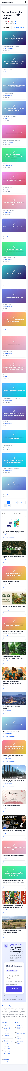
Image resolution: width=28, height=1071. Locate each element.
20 (9, 505)
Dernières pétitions (18, 27)
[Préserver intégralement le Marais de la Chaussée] (14, 603)
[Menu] (25, 2)
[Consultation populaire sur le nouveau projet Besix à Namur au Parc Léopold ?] (14, 653)
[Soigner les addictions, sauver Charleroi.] (14, 703)
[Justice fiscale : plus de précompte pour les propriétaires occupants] (14, 902)
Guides (4, 1022)
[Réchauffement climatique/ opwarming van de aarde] (14, 578)
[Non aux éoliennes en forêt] (14, 727)
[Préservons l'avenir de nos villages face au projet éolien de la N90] (14, 628)
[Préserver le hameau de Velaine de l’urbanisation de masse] (14, 927)
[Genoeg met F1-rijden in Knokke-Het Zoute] (14, 852)
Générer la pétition (15, 989)
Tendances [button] (6, 27)
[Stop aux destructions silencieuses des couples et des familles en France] (14, 751)
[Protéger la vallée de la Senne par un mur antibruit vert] (14, 777)
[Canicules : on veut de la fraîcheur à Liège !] (14, 553)
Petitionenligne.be (7, 2)
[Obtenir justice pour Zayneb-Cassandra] (14, 802)
